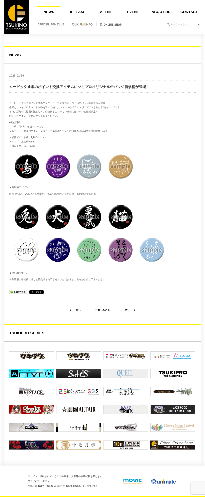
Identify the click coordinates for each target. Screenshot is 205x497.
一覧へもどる (102, 309)
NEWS (48, 12)
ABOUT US (161, 12)
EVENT (133, 12)
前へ (78, 309)
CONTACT (189, 12)
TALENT (105, 12)
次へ (127, 309)
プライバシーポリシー (40, 481)
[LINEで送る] (18, 291)
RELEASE (76, 12)
